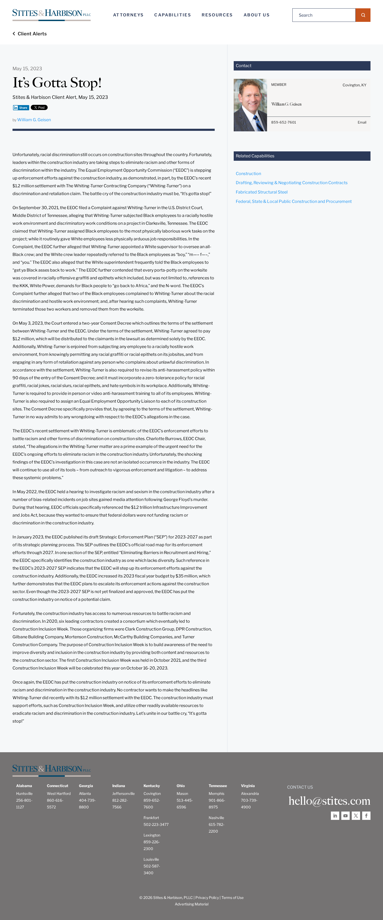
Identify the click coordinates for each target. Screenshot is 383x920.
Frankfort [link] (151, 817)
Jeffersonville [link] (123, 793)
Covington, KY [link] (354, 85)
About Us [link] (257, 14)
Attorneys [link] (128, 14)
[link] (52, 15)
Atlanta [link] (85, 793)
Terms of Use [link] (232, 897)
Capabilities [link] (172, 14)
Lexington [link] (152, 835)
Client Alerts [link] (32, 33)
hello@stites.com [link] (329, 801)
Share (23, 108)
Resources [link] (217, 14)
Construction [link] (248, 173)
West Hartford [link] (59, 793)
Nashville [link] (216, 817)
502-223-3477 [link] (156, 824)
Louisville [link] (151, 859)
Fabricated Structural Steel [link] (262, 192)
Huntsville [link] (24, 793)
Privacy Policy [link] (207, 897)
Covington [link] (152, 793)
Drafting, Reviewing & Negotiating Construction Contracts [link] (292, 182)
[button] (363, 15)
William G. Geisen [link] (34, 119)
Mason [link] (182, 793)
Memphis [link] (216, 793)
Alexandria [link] (250, 793)
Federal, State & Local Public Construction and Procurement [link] (294, 201)
